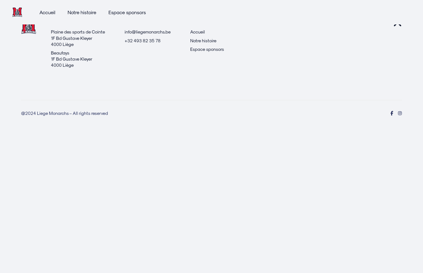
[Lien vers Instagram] (400, 113)
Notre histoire (203, 40)
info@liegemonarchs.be (148, 31)
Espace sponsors (207, 49)
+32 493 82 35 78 (143, 40)
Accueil (197, 31)
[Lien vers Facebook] (391, 113)
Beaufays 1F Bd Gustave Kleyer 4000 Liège (71, 58)
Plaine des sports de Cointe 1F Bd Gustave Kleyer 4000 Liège (78, 37)
